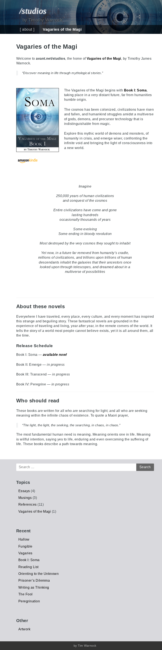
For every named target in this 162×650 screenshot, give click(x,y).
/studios (33, 11)
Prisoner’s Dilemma (34, 580)
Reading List (28, 567)
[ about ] (27, 29)
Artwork (24, 629)
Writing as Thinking (33, 587)
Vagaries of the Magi (62, 29)
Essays (24, 491)
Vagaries (25, 553)
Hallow (24, 539)
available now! (55, 354)
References (27, 504)
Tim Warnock (87, 645)
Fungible (25, 546)
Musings (25, 498)
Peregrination (29, 601)
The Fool (25, 594)
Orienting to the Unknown (38, 573)
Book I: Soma (135, 90)
